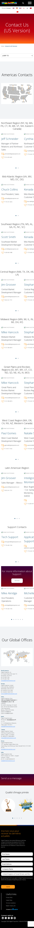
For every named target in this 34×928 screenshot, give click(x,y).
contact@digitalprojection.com (8, 680)
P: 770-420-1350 (8, 545)
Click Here (17, 580)
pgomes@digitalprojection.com (11, 445)
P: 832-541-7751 (8, 300)
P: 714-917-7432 (8, 449)
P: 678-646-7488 (8, 252)
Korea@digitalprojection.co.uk (8, 749)
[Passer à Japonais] (24, 8)
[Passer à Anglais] (13, 8)
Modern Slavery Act (10, 906)
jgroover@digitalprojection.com (11, 296)
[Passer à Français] (20, 8)
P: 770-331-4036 (8, 202)
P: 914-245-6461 (8, 157)
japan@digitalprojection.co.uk (8, 726)
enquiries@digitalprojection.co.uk (9, 693)
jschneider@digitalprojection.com (12, 154)
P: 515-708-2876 (8, 347)
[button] (19, 518)
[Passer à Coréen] (27, 8)
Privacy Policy (9, 897)
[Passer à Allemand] (17, 8)
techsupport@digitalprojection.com (12, 542)
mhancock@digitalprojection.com (12, 344)
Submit (8, 887)
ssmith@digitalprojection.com (11, 249)
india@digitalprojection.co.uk (8, 760)
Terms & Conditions (11, 903)
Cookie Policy (9, 900)
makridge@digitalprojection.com (12, 605)
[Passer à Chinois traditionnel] (30, 8)
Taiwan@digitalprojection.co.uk (8, 738)
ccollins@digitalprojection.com (11, 198)
